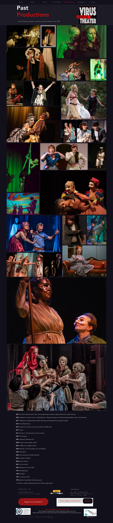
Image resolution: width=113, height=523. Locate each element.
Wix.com (50, 517)
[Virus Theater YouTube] (88, 517)
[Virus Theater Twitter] (92, 517)
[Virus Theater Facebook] (94, 517)
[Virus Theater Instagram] (90, 517)
